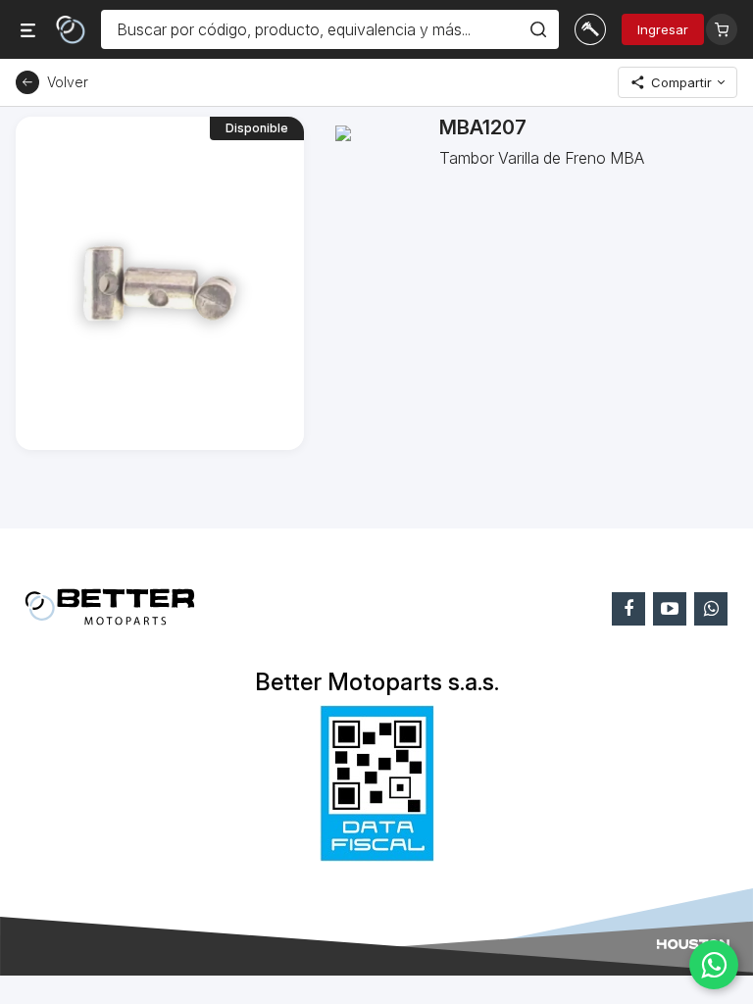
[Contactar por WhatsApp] (713, 964)
